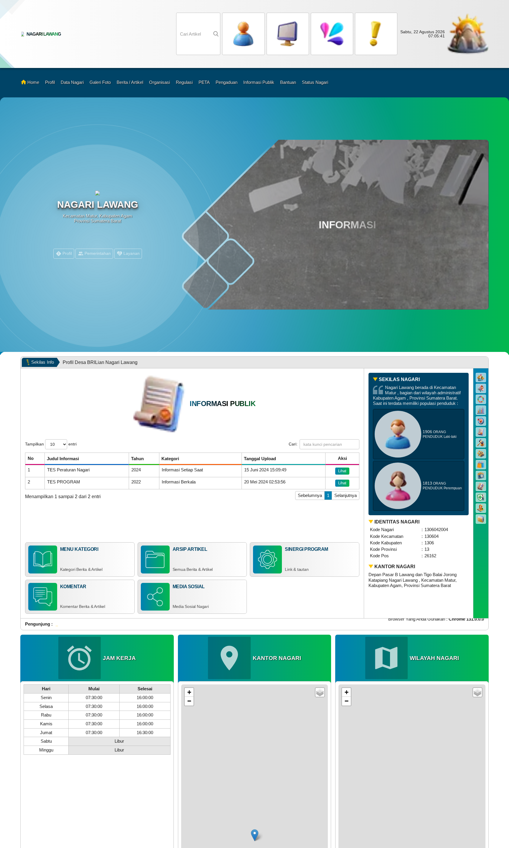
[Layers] (319, 692)
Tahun (137, 458)
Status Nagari (315, 82)
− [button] (189, 701)
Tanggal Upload (260, 458)
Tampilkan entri (51, 444)
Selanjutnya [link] (345, 495)
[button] (331, 34)
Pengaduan (226, 82)
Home (33, 82)
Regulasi (184, 82)
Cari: (293, 444)
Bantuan (288, 82)
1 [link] (328, 495)
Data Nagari (72, 82)
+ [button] (189, 692)
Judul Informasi (63, 458)
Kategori (170, 458)
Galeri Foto (100, 82)
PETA (204, 82)
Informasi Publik (258, 82)
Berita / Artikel (130, 82)
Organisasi (159, 82)
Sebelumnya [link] (310, 495)
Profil (50, 82)
